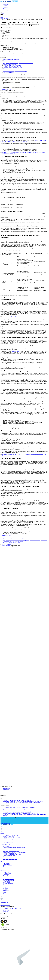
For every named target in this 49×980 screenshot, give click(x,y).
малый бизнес (6, 789)
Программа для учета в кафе (9, 855)
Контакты (5, 893)
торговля (5, 791)
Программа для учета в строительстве (11, 837)
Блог (2, 861)
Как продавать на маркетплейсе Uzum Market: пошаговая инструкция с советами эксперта (22, 811)
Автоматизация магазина (8, 836)
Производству (6, 874)
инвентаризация (6, 788)
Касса (4, 884)
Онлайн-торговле (7, 872)
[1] (24, 594)
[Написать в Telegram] (24, 978)
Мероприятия (6, 890)
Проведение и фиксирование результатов (12, 65)
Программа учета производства (10, 859)
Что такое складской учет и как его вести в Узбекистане (15, 538)
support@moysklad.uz (5, 905)
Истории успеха (6, 863)
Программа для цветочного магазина (11, 856)
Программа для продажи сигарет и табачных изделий (14, 852)
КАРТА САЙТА (6, 910)
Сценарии (5, 838)
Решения (2, 833)
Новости (5, 892)
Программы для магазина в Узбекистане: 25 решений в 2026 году (17, 800)
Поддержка (5, 7)
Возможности (6, 4)
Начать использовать (5, 823)
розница (5, 790)
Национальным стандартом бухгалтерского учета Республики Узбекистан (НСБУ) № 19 (23, 141)
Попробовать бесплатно (6, 89)
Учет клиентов (6, 841)
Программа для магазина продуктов (11, 851)
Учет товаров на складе (8, 842)
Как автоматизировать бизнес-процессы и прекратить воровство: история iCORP (21, 813)
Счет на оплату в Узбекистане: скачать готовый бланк (15, 809)
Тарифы (5, 5)
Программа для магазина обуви (10, 848)
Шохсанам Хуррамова (5, 545)
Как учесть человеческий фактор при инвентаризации (15, 71)
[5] (24, 785)
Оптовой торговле (7, 873)
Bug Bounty (5, 911)
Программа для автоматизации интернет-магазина (14, 847)
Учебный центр (6, 882)
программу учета (15, 351)
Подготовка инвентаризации (9, 64)
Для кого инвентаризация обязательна (11, 61)
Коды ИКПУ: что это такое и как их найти (12, 542)
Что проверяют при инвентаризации (11, 59)
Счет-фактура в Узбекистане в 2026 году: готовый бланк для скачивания (19, 807)
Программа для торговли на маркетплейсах (12, 854)
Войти (4, 8)
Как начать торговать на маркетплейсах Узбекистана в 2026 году (17, 812)
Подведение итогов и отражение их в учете (12, 67)
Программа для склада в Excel (9, 853)
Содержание (3, 57)
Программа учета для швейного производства (13, 857)
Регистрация (6, 10)
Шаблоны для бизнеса (8, 883)
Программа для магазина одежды (10, 849)
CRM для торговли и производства (10, 835)
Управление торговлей (8, 839)
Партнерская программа (8, 880)
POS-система (6, 846)
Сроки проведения (7, 60)
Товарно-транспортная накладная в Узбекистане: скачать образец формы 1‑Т (19, 808)
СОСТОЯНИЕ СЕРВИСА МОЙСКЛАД (12, 908)
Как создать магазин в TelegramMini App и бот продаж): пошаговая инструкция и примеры (23, 801)
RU (1, 13)
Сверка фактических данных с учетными (12, 66)
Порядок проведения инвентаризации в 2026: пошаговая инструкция (18, 63)
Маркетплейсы (6, 864)
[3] (24, 691)
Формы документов (7, 865)
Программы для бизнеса (6, 844)
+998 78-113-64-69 (4, 902)
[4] (24, 739)
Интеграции (5, 889)
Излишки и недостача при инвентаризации (12, 68)
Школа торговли (6, 868)
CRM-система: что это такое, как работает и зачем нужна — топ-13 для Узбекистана (21, 802)
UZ (3, 13)
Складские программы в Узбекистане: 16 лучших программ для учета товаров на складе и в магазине (25, 540)
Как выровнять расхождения (9, 69)
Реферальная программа (8, 879)
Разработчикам (6, 881)
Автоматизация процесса (8, 72)
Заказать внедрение (7, 877)
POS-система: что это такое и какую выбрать (13, 541)
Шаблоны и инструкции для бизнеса (11, 866)
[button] (2, 922)
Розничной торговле (7, 875)
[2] (24, 643)
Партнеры (5, 6)
